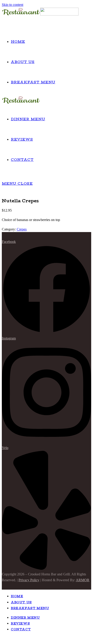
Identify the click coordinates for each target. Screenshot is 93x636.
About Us (21, 602)
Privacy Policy (29, 580)
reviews (20, 623)
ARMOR (82, 580)
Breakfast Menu (30, 608)
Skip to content (12, 5)
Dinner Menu (25, 617)
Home (17, 596)
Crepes (22, 229)
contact (21, 629)
